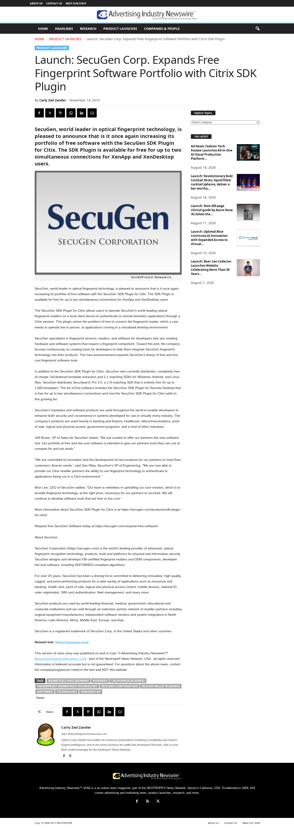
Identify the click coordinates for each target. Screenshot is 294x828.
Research (88, 28)
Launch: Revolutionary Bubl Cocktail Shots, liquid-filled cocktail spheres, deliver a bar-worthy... (212, 182)
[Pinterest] (60, 112)
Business (100, 681)
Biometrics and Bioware (68, 681)
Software (45, 692)
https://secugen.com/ (72, 642)
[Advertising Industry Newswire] (147, 15)
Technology (67, 692)
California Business (128, 681)
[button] (257, 29)
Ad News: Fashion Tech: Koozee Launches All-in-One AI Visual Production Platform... (211, 152)
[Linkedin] (81, 112)
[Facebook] (39, 112)
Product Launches (120, 28)
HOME (43, 28)
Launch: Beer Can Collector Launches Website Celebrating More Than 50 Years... (211, 267)
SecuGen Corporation (119, 686)
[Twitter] (49, 112)
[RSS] (147, 801)
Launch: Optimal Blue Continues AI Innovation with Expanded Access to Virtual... (209, 237)
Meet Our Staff (76, 3)
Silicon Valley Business (160, 686)
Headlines (64, 28)
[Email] (92, 112)
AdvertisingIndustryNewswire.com (60, 658)
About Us (36, 3)
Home (39, 39)
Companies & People (162, 28)
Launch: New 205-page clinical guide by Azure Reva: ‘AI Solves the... (212, 210)
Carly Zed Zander (52, 100)
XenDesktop (91, 692)
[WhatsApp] (71, 112)
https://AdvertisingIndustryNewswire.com (84, 734)
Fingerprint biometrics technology (67, 686)
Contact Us (54, 3)
